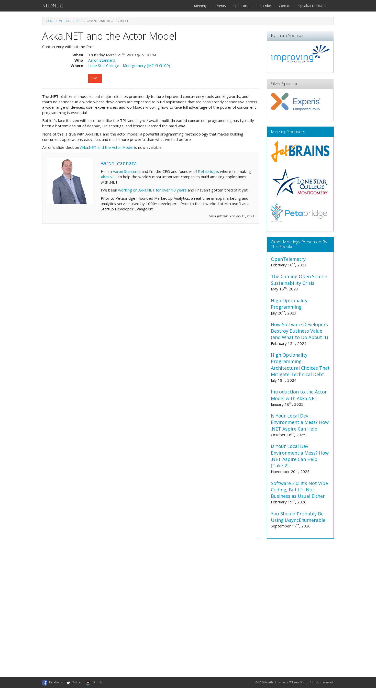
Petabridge (208, 171)
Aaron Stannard (126, 171)
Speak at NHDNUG (312, 5)
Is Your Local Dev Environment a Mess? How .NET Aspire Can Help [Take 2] (300, 456)
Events (221, 5)
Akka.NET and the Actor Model (106, 147)
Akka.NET (109, 176)
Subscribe (263, 5)
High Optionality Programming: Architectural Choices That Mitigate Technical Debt (300, 364)
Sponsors (240, 5)
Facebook (55, 682)
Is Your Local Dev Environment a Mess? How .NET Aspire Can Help (300, 422)
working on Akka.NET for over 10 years (152, 190)
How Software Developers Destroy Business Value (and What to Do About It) (299, 330)
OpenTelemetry (288, 259)
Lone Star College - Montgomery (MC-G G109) (129, 65)
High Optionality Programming (289, 303)
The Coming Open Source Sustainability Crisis (299, 279)
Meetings (201, 5)
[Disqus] (188, 608)
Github (97, 682)
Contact (285, 5)
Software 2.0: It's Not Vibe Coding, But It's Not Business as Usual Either (299, 489)
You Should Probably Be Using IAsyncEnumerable (298, 517)
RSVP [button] (95, 78)
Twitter (77, 682)
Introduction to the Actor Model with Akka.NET (299, 395)
